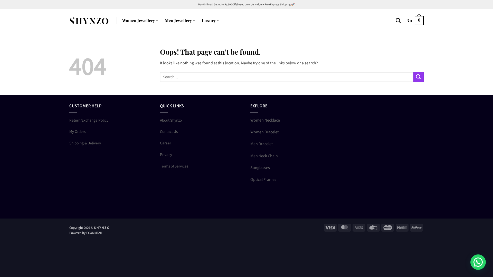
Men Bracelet (261, 144)
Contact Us (169, 131)
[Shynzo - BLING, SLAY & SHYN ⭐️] (89, 20)
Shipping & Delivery (85, 143)
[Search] (398, 20)
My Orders (77, 131)
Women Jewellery (138, 20)
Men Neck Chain (264, 156)
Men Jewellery (178, 20)
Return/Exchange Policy (88, 120)
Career (165, 143)
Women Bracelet (264, 132)
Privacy (166, 154)
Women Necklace (265, 120)
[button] (415, 20)
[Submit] (418, 77)
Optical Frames (263, 179)
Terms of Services (174, 166)
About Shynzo (171, 120)
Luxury (209, 20)
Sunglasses (260, 168)
